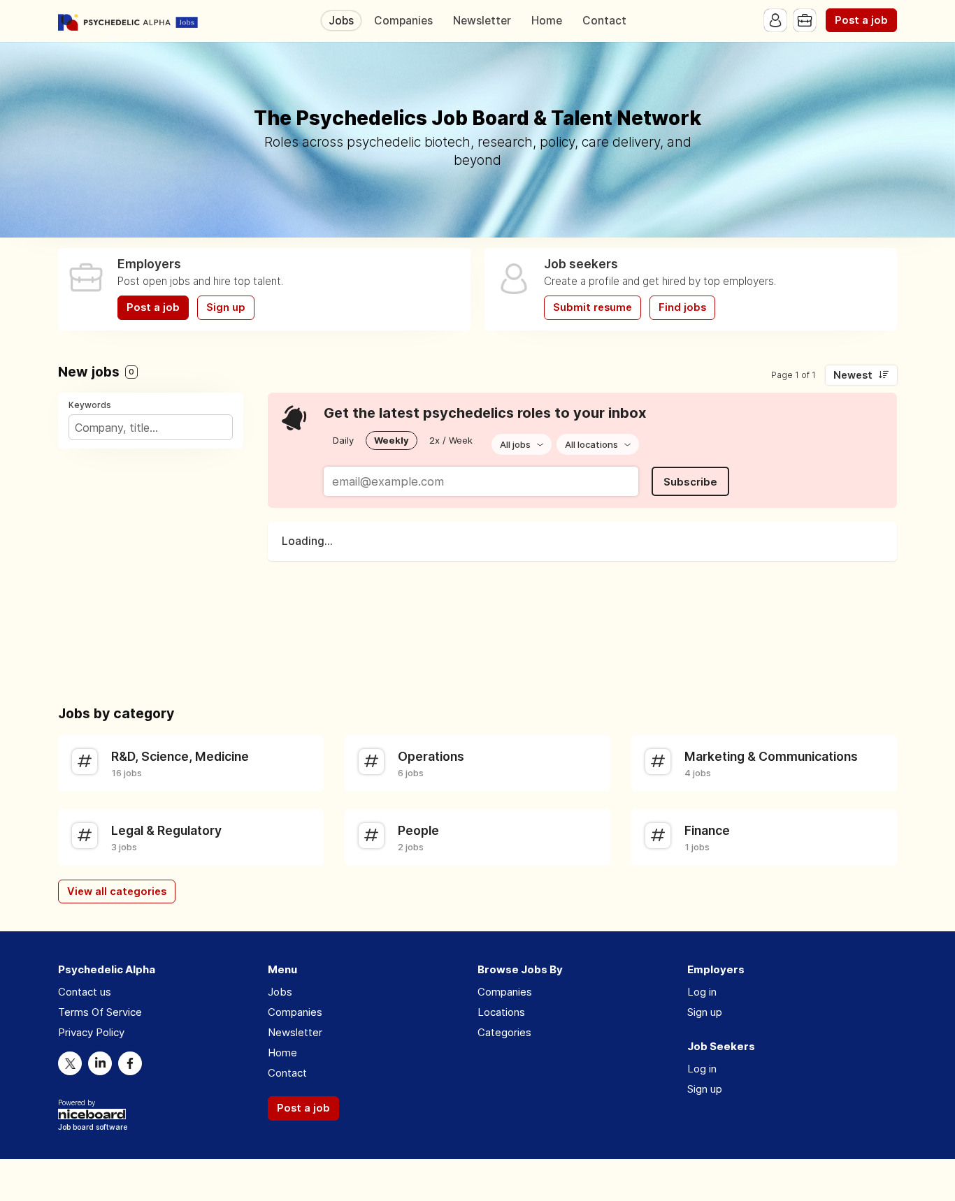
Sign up (225, 307)
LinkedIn (100, 1063)
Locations (501, 1012)
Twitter (70, 1063)
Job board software (92, 1128)
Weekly (391, 440)
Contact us (84, 991)
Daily (343, 440)
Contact (604, 20)
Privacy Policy (91, 1032)
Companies (403, 20)
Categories (504, 1032)
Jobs (341, 20)
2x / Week (451, 440)
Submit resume (592, 307)
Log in (702, 991)
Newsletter (482, 20)
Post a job (861, 20)
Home (546, 20)
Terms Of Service (100, 1012)
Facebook (130, 1063)
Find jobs (682, 307)
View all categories (116, 891)
